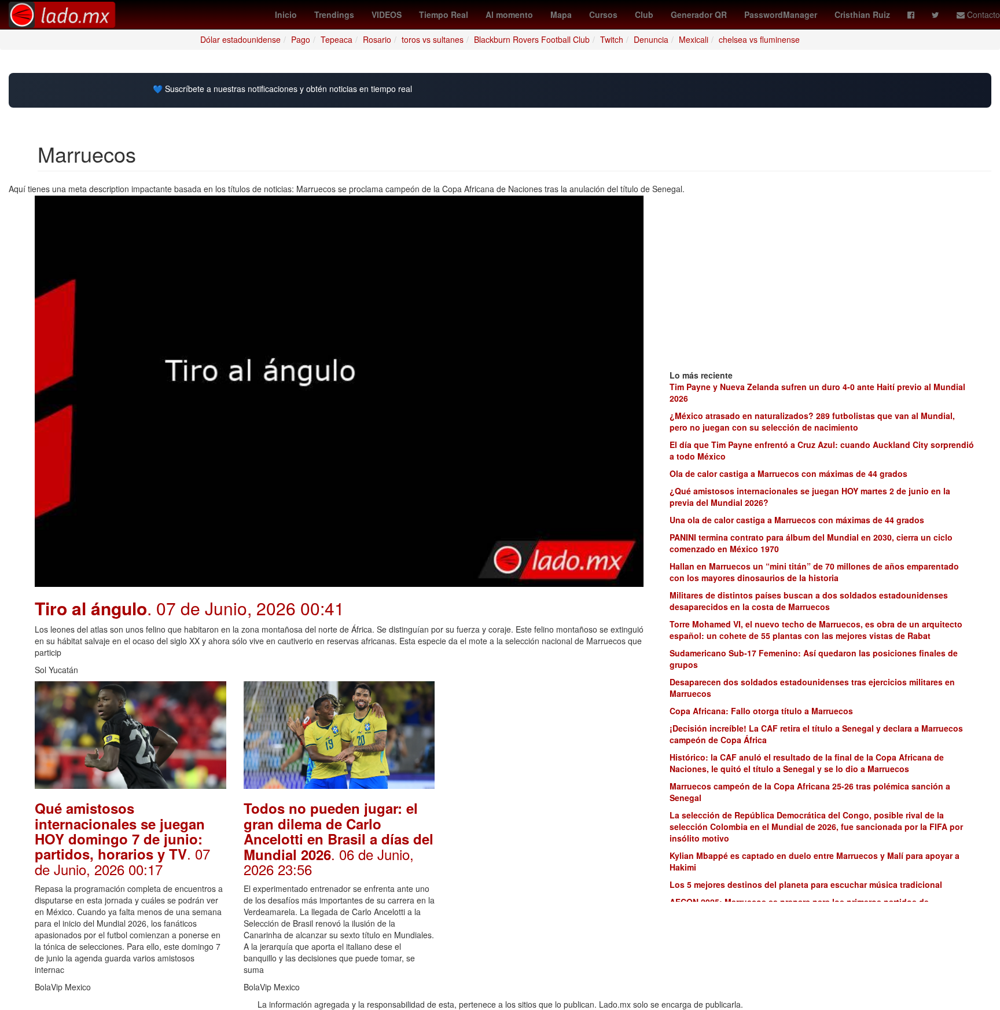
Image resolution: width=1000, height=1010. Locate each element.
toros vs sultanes (433, 39)
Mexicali (693, 39)
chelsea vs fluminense (759, 39)
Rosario (377, 39)
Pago (300, 39)
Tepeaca (336, 39)
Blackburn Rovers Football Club (532, 39)
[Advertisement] (548, 753)
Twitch (611, 39)
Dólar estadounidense (240, 39)
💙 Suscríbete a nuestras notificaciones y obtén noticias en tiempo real (282, 89)
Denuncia (651, 39)
